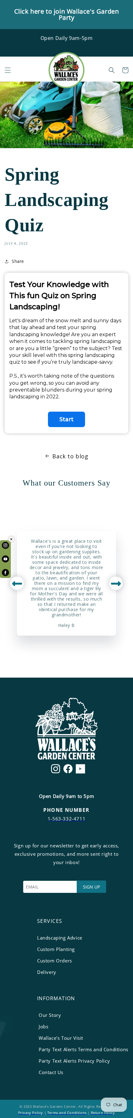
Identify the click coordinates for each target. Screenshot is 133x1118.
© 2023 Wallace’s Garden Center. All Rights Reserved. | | (66, 1109)
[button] (8, 70)
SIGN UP (91, 887)
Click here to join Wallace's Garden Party (66, 14)
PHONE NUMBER (66, 810)
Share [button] (18, 261)
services (49, 921)
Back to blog (70, 456)
